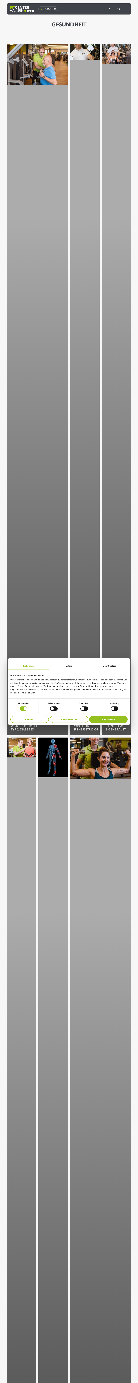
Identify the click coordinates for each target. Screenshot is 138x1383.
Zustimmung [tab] (29, 666)
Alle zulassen (108, 719)
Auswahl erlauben (69, 719)
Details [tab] (69, 666)
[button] (126, 9)
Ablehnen (29, 719)
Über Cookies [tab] (109, 666)
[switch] (54, 708)
